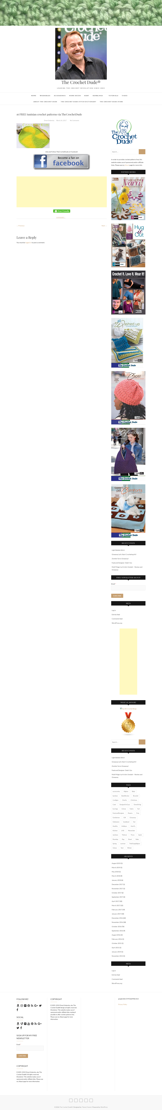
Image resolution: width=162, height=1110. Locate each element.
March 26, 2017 (61, 120)
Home (33, 95)
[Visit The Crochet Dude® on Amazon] (18, 1006)
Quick (140, 835)
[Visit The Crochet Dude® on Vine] (21, 1024)
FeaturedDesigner (118, 813)
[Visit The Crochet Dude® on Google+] (36, 1006)
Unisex (115, 848)
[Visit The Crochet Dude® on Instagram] (21, 1006)
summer (123, 843)
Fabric (132, 809)
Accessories (60, 95)
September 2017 (117, 897)
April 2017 (115, 901)
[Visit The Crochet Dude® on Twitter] (40, 1006)
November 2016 (117, 922)
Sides (137, 839)
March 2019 (116, 867)
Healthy (115, 826)
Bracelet (135, 796)
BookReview (125, 796)
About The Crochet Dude (45, 101)
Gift (124, 817)
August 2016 (116, 935)
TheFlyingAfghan (134, 843)
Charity (124, 800)
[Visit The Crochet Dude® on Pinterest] (28, 1006)
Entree (124, 809)
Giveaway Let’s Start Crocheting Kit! (124, 554)
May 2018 (115, 872)
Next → (104, 226)
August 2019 (116, 863)
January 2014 (116, 952)
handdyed (126, 822)
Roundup (115, 839)
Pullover (124, 835)
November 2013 (117, 956)
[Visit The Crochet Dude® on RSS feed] (32, 1006)
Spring (115, 843)
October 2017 (116, 893)
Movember (131, 830)
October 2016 (116, 926)
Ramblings (98, 95)
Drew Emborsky (49, 120)
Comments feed (117, 619)
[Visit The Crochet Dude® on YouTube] (28, 1024)
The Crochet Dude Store (111, 101)
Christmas (134, 800)
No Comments (74, 120)
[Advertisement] (62, 191)
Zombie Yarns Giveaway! (120, 559)
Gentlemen (116, 817)
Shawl (130, 839)
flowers (130, 813)
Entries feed (116, 614)
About (127, 165)
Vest (122, 848)
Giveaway (133, 817)
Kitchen (115, 830)
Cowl (114, 804)
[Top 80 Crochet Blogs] (128, 709)
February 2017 (117, 910)
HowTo (133, 826)
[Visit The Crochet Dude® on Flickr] (25, 1006)
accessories (116, 791)
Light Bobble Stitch (118, 550)
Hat (134, 822)
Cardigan (115, 800)
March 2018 (116, 876)
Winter (129, 848)
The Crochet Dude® (81, 82)
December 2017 (117, 884)
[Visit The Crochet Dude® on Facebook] (17, 1010)
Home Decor (75, 95)
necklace (115, 835)
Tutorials (113, 95)
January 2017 (116, 914)
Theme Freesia (86, 1107)
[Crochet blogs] (128, 714)
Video (125, 95)
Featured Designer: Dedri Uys (122, 563)
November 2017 (117, 888)
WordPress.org (117, 623)
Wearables (45, 95)
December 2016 (117, 918)
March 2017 (116, 905)
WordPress (104, 1107)
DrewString (137, 804)
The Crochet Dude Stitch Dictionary (78, 101)
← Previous (20, 226)
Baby (86, 95)
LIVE (122, 830)
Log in (114, 610)
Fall (138, 809)
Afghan (126, 791)
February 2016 (117, 939)
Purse (132, 835)
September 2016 (117, 931)
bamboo (115, 796)
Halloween (116, 822)
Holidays (124, 826)
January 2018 (116, 880)
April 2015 (115, 947)
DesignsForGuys (125, 804)
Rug (123, 839)
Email (113, 584)
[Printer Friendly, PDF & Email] (61, 211)
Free (137, 813)
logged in (28, 242)
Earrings (115, 809)
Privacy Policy (122, 1004)
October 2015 (116, 943)
